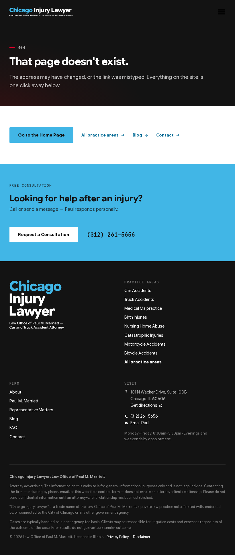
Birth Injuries (135, 317)
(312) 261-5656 (111, 234)
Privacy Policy (118, 537)
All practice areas (100, 135)
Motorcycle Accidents (145, 344)
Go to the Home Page (41, 135)
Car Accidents (137, 290)
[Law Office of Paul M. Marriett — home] (41, 12)
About (15, 392)
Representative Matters (31, 409)
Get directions (143, 405)
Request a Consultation (43, 234)
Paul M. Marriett (23, 401)
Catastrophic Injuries (143, 335)
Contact (165, 135)
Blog (137, 135)
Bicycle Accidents (141, 353)
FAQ (13, 427)
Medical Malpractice (143, 308)
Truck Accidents (139, 299)
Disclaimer (141, 537)
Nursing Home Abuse (144, 326)
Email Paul (139, 422)
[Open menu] (221, 12)
